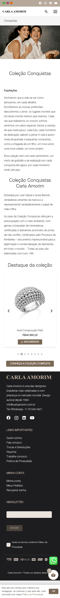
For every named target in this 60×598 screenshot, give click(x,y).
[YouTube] (55, 3)
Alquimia (11, 452)
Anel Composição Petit (30, 330)
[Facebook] (40, 3)
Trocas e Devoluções (18, 447)
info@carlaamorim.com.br (20, 404)
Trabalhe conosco (16, 456)
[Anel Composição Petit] (30, 300)
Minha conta (13, 481)
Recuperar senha (16, 490)
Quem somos (14, 438)
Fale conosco (14, 442)
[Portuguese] (4, 3)
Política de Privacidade (19, 461)
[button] (55, 12)
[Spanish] (11, 3)
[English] (7, 3)
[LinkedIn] (50, 3)
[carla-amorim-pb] (14, 12)
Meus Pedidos (14, 485)
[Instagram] (45, 3)
